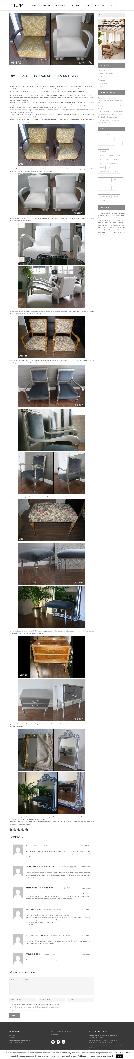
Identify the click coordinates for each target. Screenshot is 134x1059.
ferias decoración (105, 159)
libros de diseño (105, 171)
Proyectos (101, 80)
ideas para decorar (113, 163)
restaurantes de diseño (107, 192)
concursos (103, 143)
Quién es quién (103, 83)
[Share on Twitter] (15, 830)
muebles (102, 175)
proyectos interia (113, 183)
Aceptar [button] (119, 1056)
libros (109, 167)
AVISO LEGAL (55, 1035)
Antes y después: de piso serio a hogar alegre (103, 1040)
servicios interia (105, 196)
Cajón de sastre (103, 70)
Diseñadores (103, 151)
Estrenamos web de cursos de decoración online (104, 1050)
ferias (118, 155)
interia (102, 167)
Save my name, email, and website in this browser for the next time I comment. (36, 1004)
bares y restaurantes (106, 138)
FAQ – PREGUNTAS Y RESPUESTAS (62, 1031)
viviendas (103, 200)
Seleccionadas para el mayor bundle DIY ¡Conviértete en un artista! (106, 1046)
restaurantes (118, 188)
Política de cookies (85, 1056)
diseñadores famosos (106, 155)
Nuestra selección (104, 77)
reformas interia (105, 188)
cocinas (119, 138)
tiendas (116, 196)
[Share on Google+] (18, 830)
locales (116, 171)
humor (101, 163)
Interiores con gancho (105, 74)
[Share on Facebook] (11, 830)
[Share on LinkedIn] (22, 830)
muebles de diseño (115, 175)
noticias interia (104, 179)
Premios (102, 183)
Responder (86, 846)
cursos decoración (115, 143)
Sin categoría (102, 86)
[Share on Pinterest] (26, 830)
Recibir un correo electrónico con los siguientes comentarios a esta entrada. (35, 1007)
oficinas (115, 179)
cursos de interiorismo (107, 147)
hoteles (116, 159)
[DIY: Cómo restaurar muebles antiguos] (51, 39)
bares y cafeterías (105, 134)
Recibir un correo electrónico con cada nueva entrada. (28, 1011)
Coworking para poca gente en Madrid (111, 111)
